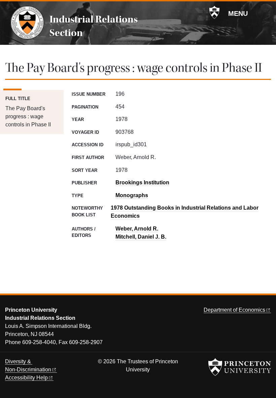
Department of (234, 310)
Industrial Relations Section (93, 26)
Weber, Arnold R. (136, 229)
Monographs (131, 195)
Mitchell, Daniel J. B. (140, 237)
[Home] (27, 22)
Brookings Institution (142, 182)
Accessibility (26, 377)
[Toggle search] (267, 13)
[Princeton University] (214, 12)
